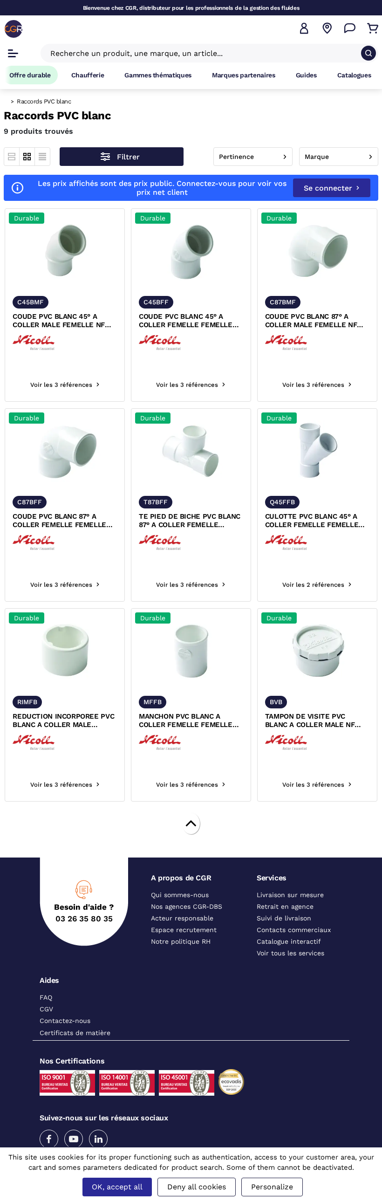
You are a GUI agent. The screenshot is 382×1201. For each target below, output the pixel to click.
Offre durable (30, 75)
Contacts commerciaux (294, 929)
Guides (306, 75)
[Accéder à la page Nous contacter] (349, 28)
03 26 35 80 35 (84, 918)
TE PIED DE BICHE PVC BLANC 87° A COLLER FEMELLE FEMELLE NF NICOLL (189, 521)
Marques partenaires (243, 75)
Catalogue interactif (289, 941)
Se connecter (328, 188)
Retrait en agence (285, 906)
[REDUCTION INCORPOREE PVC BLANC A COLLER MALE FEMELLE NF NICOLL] (65, 651)
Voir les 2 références (313, 584)
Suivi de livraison (284, 918)
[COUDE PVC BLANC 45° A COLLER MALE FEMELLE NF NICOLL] (65, 251)
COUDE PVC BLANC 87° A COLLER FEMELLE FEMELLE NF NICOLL (59, 521)
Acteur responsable (182, 918)
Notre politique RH (181, 941)
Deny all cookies (196, 1186)
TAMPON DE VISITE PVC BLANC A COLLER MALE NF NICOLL (310, 721)
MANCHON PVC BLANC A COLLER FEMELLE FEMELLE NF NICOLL (185, 721)
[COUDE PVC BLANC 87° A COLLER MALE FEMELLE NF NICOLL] (317, 251)
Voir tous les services (290, 953)
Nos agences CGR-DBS (186, 906)
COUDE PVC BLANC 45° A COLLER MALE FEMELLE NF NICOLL (59, 321)
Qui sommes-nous (180, 895)
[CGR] (13, 29)
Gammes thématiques (157, 75)
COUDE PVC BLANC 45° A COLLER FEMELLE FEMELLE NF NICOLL (185, 321)
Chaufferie (87, 75)
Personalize (272, 1186)
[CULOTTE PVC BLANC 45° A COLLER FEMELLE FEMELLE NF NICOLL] (317, 451)
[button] (304, 28)
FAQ (46, 997)
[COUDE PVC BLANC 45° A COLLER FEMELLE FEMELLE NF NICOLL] (191, 251)
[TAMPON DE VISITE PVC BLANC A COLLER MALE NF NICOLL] (317, 651)
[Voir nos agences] (327, 28)
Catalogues (354, 75)
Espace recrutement (184, 929)
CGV (46, 1009)
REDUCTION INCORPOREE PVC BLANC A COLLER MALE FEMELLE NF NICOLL (63, 721)
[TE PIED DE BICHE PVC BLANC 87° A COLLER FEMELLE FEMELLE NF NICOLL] (191, 451)
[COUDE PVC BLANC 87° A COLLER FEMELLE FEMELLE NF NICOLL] (65, 451)
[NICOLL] (34, 342)
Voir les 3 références (61, 384)
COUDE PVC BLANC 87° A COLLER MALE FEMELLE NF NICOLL (311, 321)
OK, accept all (117, 1186)
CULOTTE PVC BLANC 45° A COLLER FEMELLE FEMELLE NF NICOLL (312, 521)
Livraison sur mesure (290, 895)
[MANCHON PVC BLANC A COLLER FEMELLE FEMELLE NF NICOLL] (191, 651)
